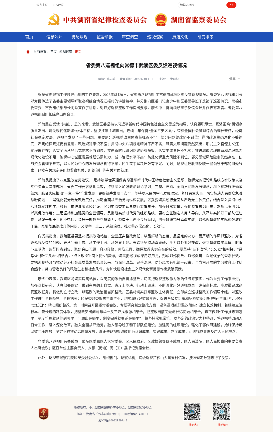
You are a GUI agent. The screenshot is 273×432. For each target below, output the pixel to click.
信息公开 (54, 37)
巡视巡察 (155, 37)
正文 (78, 51)
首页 (29, 37)
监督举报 (105, 37)
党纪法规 (80, 37)
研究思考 (205, 37)
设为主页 (42, 4)
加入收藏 (58, 4)
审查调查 (130, 37)
